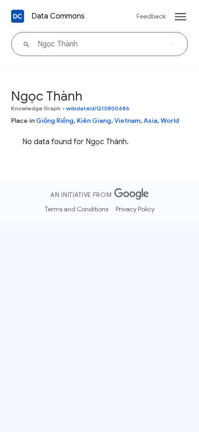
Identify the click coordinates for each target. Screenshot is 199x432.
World (170, 120)
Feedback (151, 16)
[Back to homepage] (17, 16)
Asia (150, 120)
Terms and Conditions (76, 209)
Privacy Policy (135, 209)
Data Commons (58, 16)
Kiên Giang (94, 120)
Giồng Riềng (55, 120)
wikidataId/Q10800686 (98, 108)
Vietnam (127, 120)
